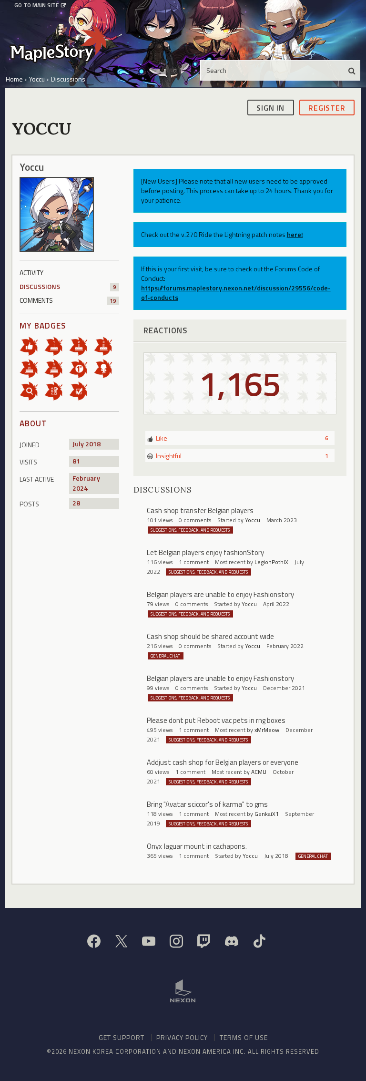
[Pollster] (56, 390)
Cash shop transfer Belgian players (200, 510)
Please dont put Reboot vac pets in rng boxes (216, 720)
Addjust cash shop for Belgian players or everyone (222, 762)
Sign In (270, 107)
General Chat (165, 656)
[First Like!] (32, 345)
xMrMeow (266, 729)
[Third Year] (106, 345)
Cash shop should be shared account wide (210, 636)
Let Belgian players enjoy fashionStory (205, 552)
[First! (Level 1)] (81, 368)
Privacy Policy (182, 1037)
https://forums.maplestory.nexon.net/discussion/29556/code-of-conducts (236, 292)
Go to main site (36, 5)
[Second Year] (81, 345)
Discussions (68, 286)
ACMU (258, 771)
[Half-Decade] (56, 368)
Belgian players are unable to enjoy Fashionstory (220, 594)
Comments (68, 300)
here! (295, 234)
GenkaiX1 (266, 813)
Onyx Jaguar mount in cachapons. (197, 846)
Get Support (121, 1037)
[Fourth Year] (32, 368)
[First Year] (56, 345)
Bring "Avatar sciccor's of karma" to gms (207, 804)
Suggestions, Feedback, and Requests (190, 530)
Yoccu (252, 520)
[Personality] (106, 368)
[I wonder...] (32, 390)
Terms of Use (244, 1037)
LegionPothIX (271, 561)
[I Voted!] (81, 390)
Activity (31, 273)
